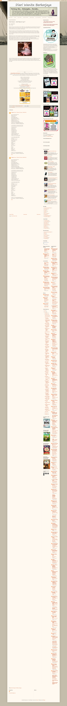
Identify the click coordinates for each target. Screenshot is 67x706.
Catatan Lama (38, 214)
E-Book (45, 210)
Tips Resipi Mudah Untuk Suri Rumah (47, 288)
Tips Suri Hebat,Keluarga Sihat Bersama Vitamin (54, 334)
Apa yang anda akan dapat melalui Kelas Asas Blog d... (47, 390)
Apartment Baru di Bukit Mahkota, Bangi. (54, 279)
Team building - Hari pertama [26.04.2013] (55, 661)
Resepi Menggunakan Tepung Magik (47, 334)
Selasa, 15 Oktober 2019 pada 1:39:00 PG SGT (20, 112)
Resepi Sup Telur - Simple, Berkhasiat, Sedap (51, 167)
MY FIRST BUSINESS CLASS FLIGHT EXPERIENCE (54, 403)
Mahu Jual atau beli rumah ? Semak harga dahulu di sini (46, 284)
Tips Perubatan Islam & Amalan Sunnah (54, 665)
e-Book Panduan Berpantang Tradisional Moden (47, 341)
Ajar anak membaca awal (54, 384)
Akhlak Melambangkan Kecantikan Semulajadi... (54, 326)
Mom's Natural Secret (54, 530)
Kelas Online (19, 17)
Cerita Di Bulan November (54, 283)
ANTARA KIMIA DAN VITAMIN (54, 450)
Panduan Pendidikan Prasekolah (53, 495)
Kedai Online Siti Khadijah (54, 608)
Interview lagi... (54, 517)
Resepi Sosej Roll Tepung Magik (47, 397)
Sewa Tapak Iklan (38, 17)
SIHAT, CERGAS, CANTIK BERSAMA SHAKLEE (54, 566)
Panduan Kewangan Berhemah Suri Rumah (54, 372)
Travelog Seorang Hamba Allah (54, 472)
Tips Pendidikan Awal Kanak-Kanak (55, 316)
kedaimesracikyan (54, 649)
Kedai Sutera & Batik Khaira (54, 577)
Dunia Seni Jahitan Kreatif (55, 537)
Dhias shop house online (54, 467)
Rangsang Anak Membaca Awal (54, 501)
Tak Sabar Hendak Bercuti (47, 339)
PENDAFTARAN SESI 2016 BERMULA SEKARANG (54, 423)
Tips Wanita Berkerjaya (47, 215)
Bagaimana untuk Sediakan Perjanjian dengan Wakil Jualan (54, 644)
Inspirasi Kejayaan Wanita (54, 401)
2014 (45, 310)
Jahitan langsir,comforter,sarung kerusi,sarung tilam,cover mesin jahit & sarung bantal (55, 431)
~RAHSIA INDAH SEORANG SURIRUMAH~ (54, 582)
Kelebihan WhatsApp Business (55, 307)
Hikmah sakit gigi (54, 477)
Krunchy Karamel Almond (54, 651)
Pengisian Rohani (46, 228)
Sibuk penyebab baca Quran (47, 289)
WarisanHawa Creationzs (54, 587)
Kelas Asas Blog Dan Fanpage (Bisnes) (47, 326)
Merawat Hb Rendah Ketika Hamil (54, 568)
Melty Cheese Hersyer (55, 609)
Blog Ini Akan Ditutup (54, 417)
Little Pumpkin (54, 329)
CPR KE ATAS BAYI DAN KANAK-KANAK (55, 638)
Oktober (46, 412)
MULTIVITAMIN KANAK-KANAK (54, 481)
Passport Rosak (50, 156)
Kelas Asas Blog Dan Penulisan (47, 324)
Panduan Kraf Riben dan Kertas (54, 490)
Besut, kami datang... (54, 296)
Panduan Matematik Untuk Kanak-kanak (54, 420)
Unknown (12, 112)
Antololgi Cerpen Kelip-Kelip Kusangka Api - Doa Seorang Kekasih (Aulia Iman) (54, 344)
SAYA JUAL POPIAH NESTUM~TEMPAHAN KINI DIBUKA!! (55, 526)
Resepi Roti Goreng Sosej (51, 194)
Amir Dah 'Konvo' (54, 369)
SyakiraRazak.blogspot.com (55, 520)
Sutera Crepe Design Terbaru (54, 579)
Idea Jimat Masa (54, 406)
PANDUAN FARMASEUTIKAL (55, 636)
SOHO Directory (46, 294)
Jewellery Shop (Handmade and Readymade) (54, 654)
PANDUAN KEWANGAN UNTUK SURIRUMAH (54, 340)
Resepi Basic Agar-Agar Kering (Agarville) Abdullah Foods (55, 408)
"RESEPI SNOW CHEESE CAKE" (54, 584)
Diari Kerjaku (46, 223)
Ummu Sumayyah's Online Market (55, 532)
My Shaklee (45, 236)
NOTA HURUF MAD (55, 274)
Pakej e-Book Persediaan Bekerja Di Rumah (46, 350)
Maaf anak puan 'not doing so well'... (54, 385)
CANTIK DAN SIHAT (54, 613)
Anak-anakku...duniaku (54, 439)
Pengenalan (45, 214)
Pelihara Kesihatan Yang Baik (54, 551)
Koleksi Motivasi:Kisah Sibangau (54, 556)
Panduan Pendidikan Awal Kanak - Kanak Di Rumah (54, 602)
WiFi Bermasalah (50, 172)
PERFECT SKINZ (46, 295)
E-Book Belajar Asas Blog (47, 345)
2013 (45, 311)
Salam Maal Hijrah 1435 (47, 403)
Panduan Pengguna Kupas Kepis (55, 306)
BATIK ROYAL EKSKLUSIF (54, 464)
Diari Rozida (54, 435)
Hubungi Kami (50, 17)
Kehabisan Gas (46, 304)
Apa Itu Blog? (47, 361)
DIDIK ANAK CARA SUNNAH (54, 364)
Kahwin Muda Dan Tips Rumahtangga (55, 277)
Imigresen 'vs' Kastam (51, 161)
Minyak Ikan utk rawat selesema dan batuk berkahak (54, 486)
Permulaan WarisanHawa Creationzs (54, 589)
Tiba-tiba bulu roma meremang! (54, 293)
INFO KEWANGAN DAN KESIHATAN (55, 571)
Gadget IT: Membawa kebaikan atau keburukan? (55, 598)
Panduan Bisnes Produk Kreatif (54, 642)
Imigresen (45, 211)
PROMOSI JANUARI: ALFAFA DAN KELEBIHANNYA (55, 562)
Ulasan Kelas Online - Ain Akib (47, 374)
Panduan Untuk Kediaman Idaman (46, 282)
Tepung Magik (32, 17)
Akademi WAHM (25, 17)
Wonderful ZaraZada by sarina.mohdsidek (54, 524)
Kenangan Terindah (46, 224)
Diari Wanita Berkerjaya (46, 298)
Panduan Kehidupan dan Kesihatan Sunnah (54, 379)
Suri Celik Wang (46, 237)
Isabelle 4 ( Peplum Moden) (54, 331)
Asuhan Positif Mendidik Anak (54, 388)
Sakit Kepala (46, 411)
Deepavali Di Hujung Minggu (47, 410)
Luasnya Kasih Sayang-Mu (54, 317)
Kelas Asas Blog (46, 213)
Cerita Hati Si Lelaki (54, 633)
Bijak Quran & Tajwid (54, 274)
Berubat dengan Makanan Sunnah (46, 267)
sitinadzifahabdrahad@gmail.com (26, 85)
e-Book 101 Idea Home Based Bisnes (47, 347)
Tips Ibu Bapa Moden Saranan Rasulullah (54, 506)
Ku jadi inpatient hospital (54, 441)
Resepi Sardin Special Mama (47, 359)
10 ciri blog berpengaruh (47, 318)
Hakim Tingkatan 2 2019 (46, 257)
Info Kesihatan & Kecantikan (54, 612)
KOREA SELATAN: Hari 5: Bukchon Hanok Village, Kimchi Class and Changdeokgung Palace (54, 453)
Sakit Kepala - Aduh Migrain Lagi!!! (47, 363)
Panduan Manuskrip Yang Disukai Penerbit (54, 412)
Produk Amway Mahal (54, 251)
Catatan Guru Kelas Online (47, 207)
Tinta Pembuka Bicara (55, 647)
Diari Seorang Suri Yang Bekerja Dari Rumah (46, 277)
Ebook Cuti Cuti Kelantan (46, 251)
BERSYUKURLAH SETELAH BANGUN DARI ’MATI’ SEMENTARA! (55, 667)
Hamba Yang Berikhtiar (54, 629)
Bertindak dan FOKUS (54, 381)
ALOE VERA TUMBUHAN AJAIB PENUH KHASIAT (55, 446)
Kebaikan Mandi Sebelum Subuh (46, 264)
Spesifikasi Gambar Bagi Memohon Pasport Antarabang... (47, 321)
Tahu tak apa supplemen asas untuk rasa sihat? (55, 397)
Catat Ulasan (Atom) (14, 215)
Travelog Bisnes (54, 646)
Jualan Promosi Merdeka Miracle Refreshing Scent (54, 459)
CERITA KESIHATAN (54, 560)
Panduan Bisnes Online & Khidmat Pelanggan (47, 271)
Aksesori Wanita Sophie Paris (54, 511)
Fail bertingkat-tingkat (54, 594)
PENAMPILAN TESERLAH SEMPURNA (54, 574)
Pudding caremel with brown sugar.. (55, 469)
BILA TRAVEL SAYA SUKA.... (54, 337)
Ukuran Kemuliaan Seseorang (54, 534)
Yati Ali (53, 282)
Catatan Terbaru (11, 214)
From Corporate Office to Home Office (54, 616)
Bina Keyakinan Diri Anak (54, 618)
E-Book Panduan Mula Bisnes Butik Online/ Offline (47, 356)
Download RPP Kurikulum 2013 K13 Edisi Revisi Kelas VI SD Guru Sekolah (55, 302)
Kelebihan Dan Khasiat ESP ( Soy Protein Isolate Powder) (52, 189)
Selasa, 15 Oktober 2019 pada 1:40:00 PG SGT (20, 157)
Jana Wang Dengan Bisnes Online (55, 416)
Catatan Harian (13, 107)
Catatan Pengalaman (46, 221)
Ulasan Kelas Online (46, 216)
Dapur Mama (45, 222)
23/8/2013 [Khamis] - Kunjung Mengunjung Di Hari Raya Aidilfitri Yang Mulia (55, 625)
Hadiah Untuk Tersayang (46, 372)
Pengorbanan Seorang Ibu (55, 508)
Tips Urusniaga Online (46, 263)
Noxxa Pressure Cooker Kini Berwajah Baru (46, 279)
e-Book (15, 17)
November (46, 314)
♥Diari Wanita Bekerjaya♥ (54, 516)
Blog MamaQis (46, 303)
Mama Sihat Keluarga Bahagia (54, 550)
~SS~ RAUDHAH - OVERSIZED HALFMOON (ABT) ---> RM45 (55, 546)
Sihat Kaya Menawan (53, 357)
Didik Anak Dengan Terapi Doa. (54, 365)
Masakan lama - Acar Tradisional (54, 673)
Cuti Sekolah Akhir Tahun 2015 (54, 436)
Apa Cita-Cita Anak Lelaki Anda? (54, 502)
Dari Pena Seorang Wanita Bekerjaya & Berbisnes (54, 249)
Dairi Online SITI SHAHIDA (54, 592)
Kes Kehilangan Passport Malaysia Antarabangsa (47, 386)
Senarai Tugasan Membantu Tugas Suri (47, 336)
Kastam (45, 212)
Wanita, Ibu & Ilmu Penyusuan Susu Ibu (55, 444)
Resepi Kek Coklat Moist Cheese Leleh (52, 151)
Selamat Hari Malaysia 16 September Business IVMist (54, 391)
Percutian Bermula (47, 316)
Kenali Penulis (44, 17)
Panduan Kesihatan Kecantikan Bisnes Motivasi (47, 249)
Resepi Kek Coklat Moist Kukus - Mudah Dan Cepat (52, 184)
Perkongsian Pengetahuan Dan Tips (54, 311)
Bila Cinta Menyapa (54, 297)
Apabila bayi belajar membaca (54, 605)
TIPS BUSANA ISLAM (54, 463)
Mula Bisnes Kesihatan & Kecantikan (54, 659)
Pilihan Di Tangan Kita (54, 630)
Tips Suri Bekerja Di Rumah (54, 457)
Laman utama (10, 17)
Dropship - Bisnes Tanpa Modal (47, 399)
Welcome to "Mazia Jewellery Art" (54, 656)
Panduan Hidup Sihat (54, 554)
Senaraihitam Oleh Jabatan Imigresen (52, 177)
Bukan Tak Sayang (46, 268)
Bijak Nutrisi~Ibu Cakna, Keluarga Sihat (54, 395)
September (46, 414)
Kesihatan (45, 225)
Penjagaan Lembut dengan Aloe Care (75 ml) (55, 375)
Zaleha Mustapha (54, 292)
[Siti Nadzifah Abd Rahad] (43, 243)
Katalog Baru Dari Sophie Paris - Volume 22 (55, 513)
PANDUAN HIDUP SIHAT (55, 480)
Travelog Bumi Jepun (54, 353)
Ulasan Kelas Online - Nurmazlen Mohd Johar (52, 200)
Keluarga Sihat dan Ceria (55, 681)
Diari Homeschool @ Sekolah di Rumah (54, 476)
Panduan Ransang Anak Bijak (54, 597)
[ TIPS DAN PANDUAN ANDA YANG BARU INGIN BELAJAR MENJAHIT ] (55, 540)
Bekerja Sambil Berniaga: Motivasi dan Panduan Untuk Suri (55, 676)
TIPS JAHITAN (54, 678)
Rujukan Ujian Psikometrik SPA (54, 313)
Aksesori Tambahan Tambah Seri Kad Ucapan (54, 492)
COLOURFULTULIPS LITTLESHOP (55, 544)
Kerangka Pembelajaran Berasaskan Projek (54, 498)
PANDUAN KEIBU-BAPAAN (55, 484)
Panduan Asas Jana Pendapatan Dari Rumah (55, 683)
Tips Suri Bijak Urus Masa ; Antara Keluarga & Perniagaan (55, 427)
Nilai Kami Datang (47, 315)
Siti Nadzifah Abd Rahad (49, 136)
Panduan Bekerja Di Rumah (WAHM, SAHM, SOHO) (46, 255)
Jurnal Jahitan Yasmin (54, 300)
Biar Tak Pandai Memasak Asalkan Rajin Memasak (47, 382)
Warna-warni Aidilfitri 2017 (55, 354)
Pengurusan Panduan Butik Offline (54, 622)
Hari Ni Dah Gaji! (47, 331)
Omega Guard (54, 358)
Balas (12, 154)
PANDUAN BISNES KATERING (55, 671)
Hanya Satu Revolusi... (54, 368)
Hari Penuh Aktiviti (46, 401)
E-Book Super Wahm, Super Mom (47, 353)
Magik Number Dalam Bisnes (47, 273)
